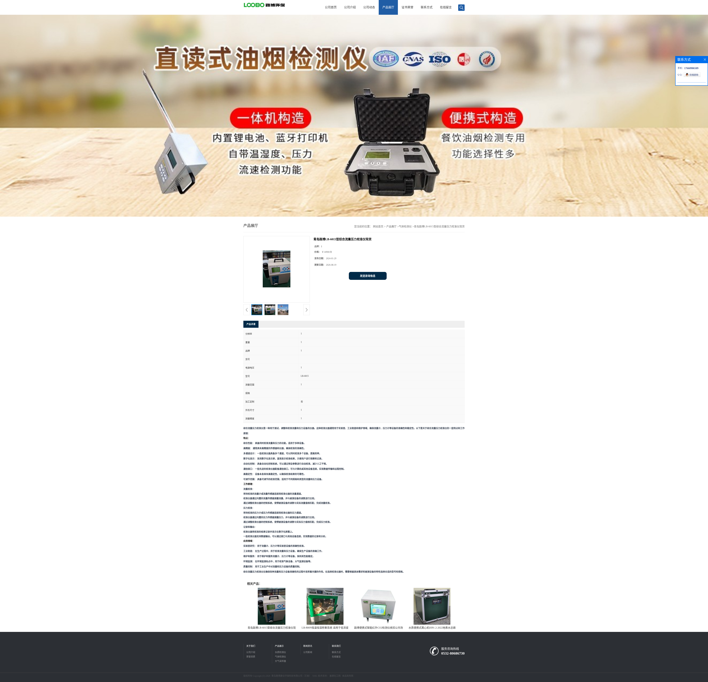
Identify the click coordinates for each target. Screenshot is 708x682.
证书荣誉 (407, 7)
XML (314, 676)
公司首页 (331, 7)
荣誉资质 (250, 656)
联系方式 (427, 7)
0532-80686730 (453, 653)
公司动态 (369, 7)
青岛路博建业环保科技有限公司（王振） (291, 676)
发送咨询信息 (367, 275)
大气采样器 (280, 661)
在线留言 (446, 7)
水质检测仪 (280, 652)
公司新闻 (307, 652)
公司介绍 (350, 7)
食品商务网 (347, 676)
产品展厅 (388, 7)
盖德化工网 (335, 676)
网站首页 (378, 226)
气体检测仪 (405, 226)
